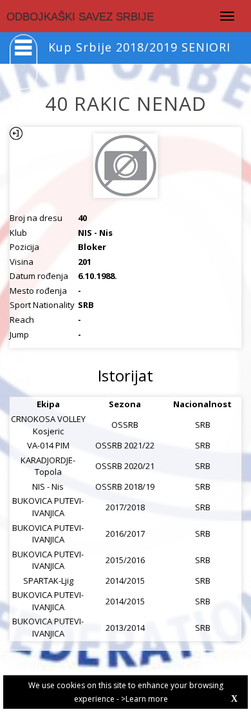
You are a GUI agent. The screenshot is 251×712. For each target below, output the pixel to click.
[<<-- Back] (16, 133)
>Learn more (144, 698)
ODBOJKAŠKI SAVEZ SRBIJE (80, 17)
